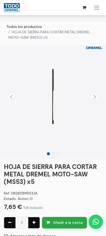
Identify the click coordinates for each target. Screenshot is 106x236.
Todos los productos (24, 26)
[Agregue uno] (34, 223)
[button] (11, 96)
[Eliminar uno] (10, 223)
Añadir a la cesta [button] (67, 222)
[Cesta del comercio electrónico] (84, 7)
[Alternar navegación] (96, 7)
